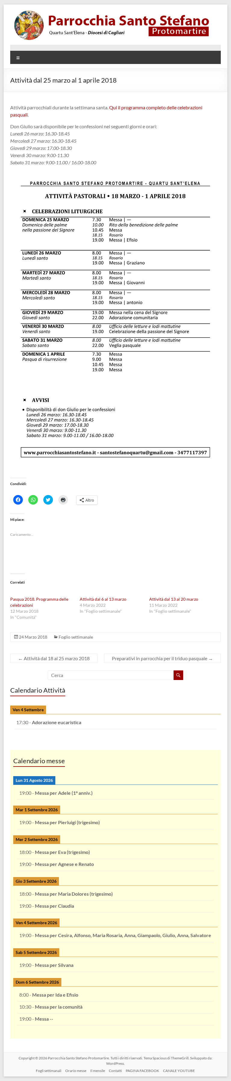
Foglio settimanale (76, 636)
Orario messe (75, 1070)
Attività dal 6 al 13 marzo (103, 599)
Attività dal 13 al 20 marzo (173, 599)
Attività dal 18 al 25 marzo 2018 (54, 658)
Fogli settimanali (48, 1070)
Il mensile (97, 1070)
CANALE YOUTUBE (179, 1070)
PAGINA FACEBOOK (142, 1070)
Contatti (115, 1070)
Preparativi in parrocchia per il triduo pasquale (162, 658)
